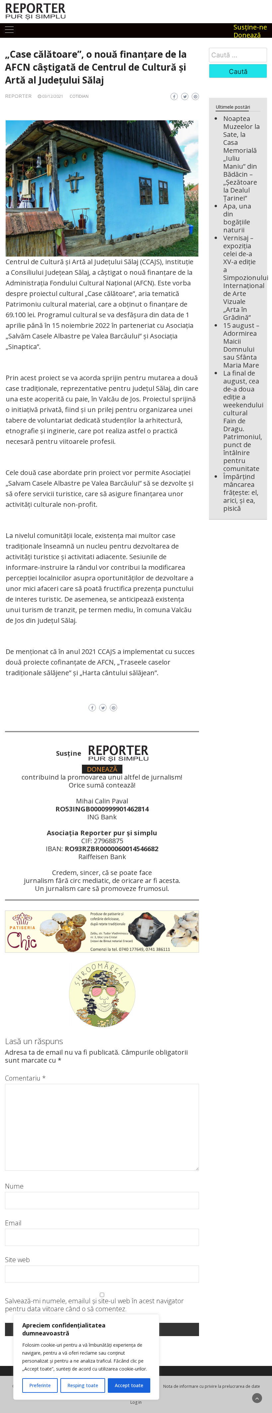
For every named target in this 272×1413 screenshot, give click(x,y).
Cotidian (79, 96)
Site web (17, 1260)
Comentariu (25, 1078)
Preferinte (40, 1385)
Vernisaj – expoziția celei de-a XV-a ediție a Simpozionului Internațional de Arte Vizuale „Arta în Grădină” (245, 277)
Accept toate (129, 1385)
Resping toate (82, 1385)
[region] (86, 1357)
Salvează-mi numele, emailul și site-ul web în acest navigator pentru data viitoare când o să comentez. (94, 1305)
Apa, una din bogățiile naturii (237, 218)
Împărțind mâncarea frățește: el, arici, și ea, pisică (240, 492)
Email (13, 1223)
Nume (14, 1186)
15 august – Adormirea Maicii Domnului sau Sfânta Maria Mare (241, 345)
